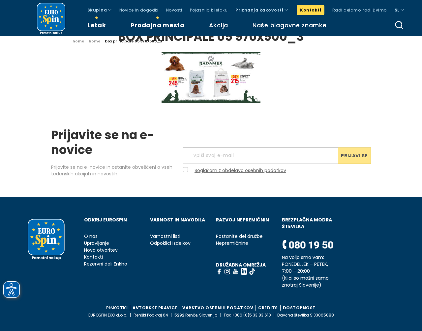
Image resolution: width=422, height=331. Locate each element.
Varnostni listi (165, 236)
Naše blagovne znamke (289, 25)
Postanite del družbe (239, 236)
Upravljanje (96, 243)
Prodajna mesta (158, 25)
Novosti (174, 10)
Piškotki (117, 308)
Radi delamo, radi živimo (359, 10)
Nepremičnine (232, 243)
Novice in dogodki (138, 10)
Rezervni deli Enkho (105, 264)
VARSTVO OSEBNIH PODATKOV (217, 308)
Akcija (218, 25)
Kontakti (310, 10)
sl (398, 10)
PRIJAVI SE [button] (354, 155)
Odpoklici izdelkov (170, 243)
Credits (268, 308)
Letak (96, 25)
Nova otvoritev (101, 250)
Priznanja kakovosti (260, 10)
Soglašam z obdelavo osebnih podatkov (240, 170)
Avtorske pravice (155, 308)
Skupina (97, 10)
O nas (91, 236)
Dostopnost (299, 308)
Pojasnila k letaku (208, 10)
